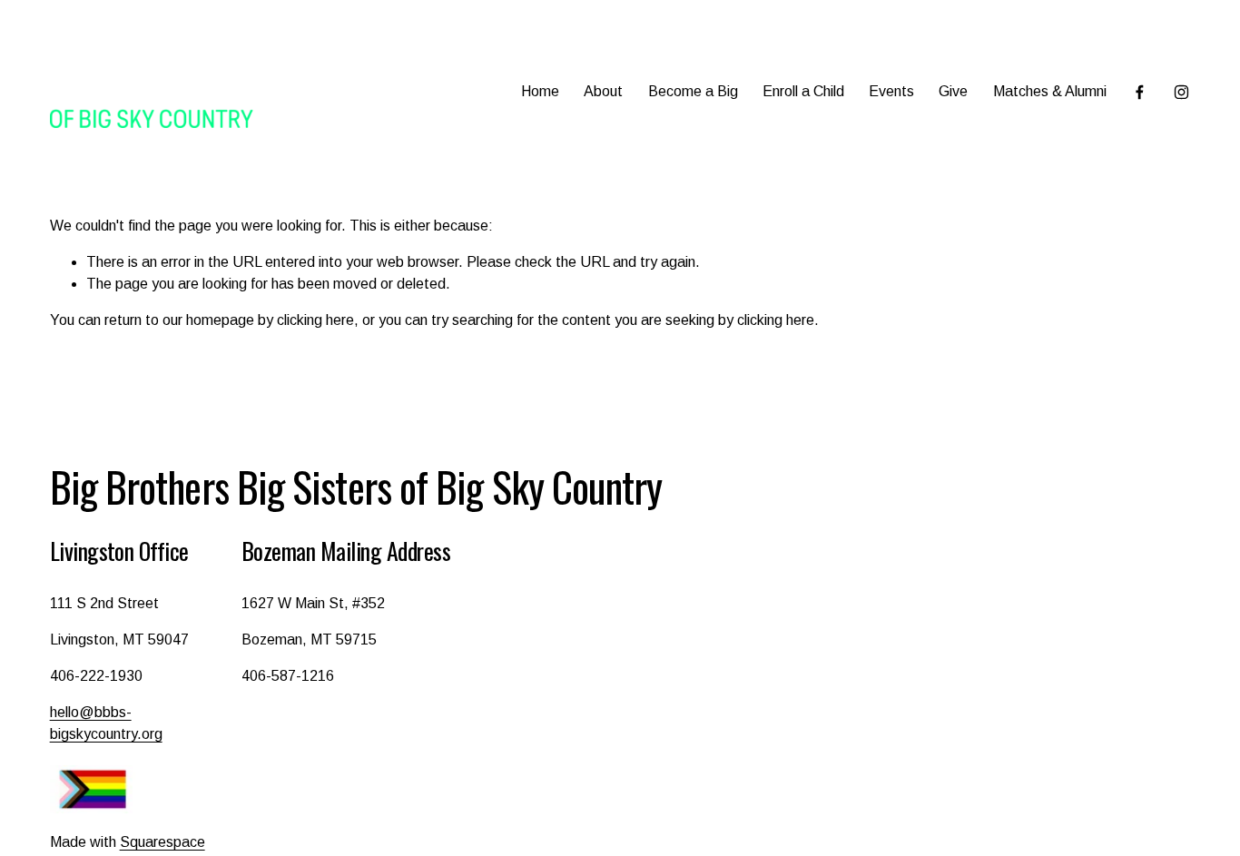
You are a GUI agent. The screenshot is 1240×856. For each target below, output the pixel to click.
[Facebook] (1139, 92)
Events (891, 91)
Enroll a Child (803, 91)
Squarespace (162, 842)
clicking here (315, 320)
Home (540, 91)
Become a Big (693, 91)
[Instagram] (1181, 92)
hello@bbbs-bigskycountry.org (106, 723)
